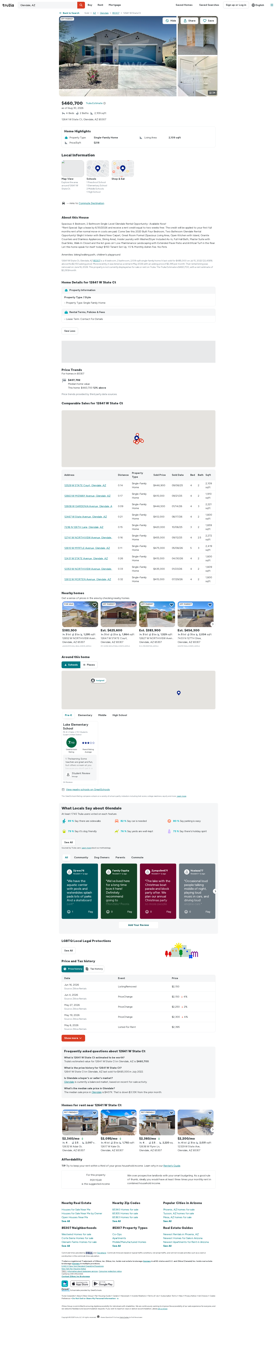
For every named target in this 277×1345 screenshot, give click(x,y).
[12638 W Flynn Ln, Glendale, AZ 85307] (157, 1122)
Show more (71, 1038)
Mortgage (115, 4)
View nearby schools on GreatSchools (88, 789)
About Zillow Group (85, 1296)
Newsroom (125, 1296)
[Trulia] (65, 1283)
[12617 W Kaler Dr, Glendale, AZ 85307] (119, 1122)
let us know (162, 1309)
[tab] (71, 664)
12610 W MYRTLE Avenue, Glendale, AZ (87, 547)
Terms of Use (153, 1296)
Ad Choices (203, 1296)
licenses (147, 1261)
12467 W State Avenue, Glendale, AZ (85, 516)
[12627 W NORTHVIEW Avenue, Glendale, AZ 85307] (157, 614)
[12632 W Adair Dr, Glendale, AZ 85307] (80, 1122)
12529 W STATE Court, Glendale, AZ (85, 485)
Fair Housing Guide (103, 1296)
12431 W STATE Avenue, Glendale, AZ (86, 558)
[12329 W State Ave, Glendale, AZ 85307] (196, 1122)
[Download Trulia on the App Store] (80, 1283)
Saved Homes (184, 4)
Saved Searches (209, 4)
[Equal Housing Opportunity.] (98, 1317)
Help (181, 1296)
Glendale (104, 13)
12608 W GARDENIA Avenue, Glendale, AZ (89, 506)
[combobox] (51, 5)
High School (120, 715)
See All (70, 842)
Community (81, 857)
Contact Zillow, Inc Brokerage (76, 1276)
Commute (137, 857)
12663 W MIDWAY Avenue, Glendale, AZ (87, 495)
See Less (71, 330)
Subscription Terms (169, 1296)
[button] (81, 5)
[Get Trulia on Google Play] (103, 1283)
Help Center (124, 1317)
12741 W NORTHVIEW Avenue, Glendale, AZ (90, 537)
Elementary (85, 715)
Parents (120, 857)
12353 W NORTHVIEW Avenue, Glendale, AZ (90, 568)
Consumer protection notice (110, 1271)
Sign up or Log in (236, 4)
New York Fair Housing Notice (74, 1269)
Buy (90, 4)
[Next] (212, 624)
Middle (102, 715)
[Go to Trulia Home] (10, 5)
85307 (115, 13)
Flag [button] (90, 911)
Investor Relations (139, 1296)
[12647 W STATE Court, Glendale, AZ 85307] (119, 614)
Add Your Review (138, 925)
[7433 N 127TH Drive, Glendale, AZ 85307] (196, 614)
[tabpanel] (138, 1008)
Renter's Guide (171, 1165)
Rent (100, 4)
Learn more (181, 796)
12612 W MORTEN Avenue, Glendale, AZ (87, 579)
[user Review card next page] (215, 891)
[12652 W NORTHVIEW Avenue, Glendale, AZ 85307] (80, 614)
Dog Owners (101, 857)
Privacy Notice (190, 1296)
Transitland (101, 1253)
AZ (94, 13)
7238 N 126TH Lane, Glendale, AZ (83, 527)
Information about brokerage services (82, 1271)
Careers (116, 1296)
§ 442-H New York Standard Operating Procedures (83, 1266)
